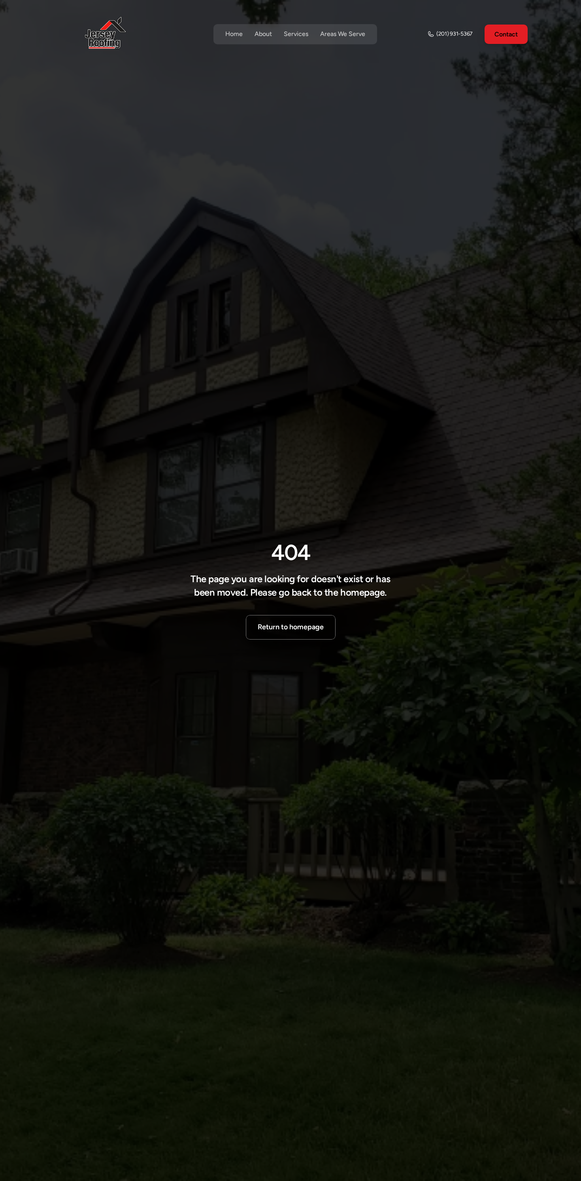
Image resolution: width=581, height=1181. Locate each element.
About (263, 34)
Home (234, 34)
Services (296, 34)
